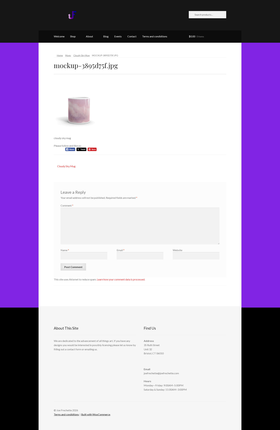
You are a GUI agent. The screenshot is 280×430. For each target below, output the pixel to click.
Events (118, 36)
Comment (67, 205)
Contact (131, 36)
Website (177, 250)
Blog (106, 36)
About (89, 36)
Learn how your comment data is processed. (121, 279)
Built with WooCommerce (95, 414)
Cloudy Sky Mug (81, 55)
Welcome (59, 36)
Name (65, 250)
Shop (73, 36)
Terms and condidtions (154, 36)
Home (60, 55)
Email (120, 250)
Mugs (68, 55)
